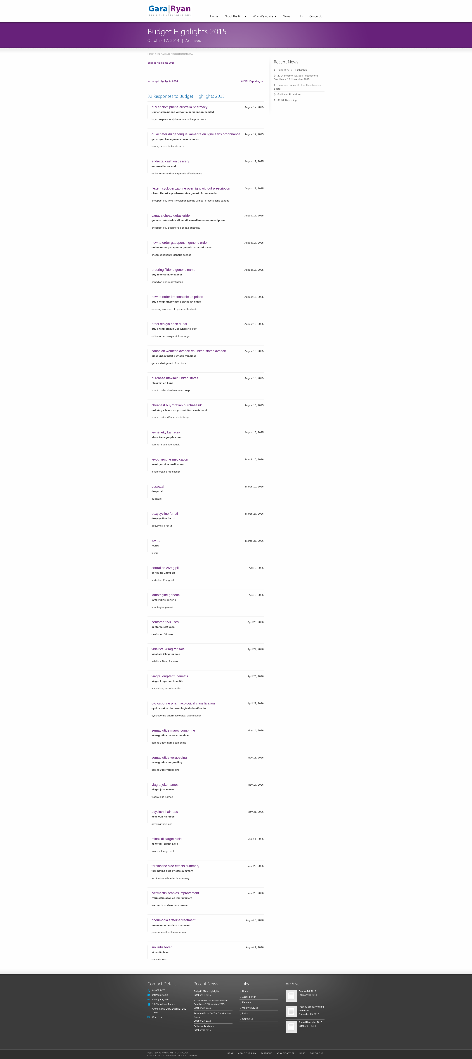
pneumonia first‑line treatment (173, 920)
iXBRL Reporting (252, 81)
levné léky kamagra (166, 432)
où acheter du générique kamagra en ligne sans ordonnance (196, 134)
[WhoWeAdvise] (264, 16)
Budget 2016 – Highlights (292, 69)
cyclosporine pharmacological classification (183, 703)
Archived (166, 54)
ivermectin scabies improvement (175, 893)
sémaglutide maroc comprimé (173, 730)
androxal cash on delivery (170, 161)
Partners (246, 1002)
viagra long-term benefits (170, 676)
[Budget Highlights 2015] (291, 1027)
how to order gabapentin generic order (180, 242)
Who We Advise (250, 1008)
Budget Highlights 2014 (163, 81)
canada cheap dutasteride (171, 215)
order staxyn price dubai (169, 324)
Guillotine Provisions (289, 94)
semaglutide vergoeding (169, 757)
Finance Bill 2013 (307, 991)
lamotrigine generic (166, 595)
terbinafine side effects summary (175, 866)
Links (245, 1013)
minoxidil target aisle (167, 839)
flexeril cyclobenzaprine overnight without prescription (191, 188)
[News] (286, 16)
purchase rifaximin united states (175, 378)
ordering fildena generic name (173, 270)
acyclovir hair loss (165, 812)
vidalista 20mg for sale (168, 649)
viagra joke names (165, 785)
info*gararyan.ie (160, 995)
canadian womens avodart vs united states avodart (189, 351)
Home (150, 54)
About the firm (249, 997)
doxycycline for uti (165, 513)
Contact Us (247, 1019)
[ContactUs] (316, 16)
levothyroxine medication (170, 459)
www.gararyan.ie (160, 999)
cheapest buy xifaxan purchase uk (177, 405)
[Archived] (193, 40)
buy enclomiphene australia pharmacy (179, 107)
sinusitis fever (162, 947)
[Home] (214, 16)
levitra (156, 541)
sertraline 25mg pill (165, 568)
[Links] (300, 16)
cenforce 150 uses (165, 622)
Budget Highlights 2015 (161, 62)
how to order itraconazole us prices (177, 297)
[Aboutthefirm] (235, 16)
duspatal (158, 486)
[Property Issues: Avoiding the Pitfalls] (291, 1011)
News (157, 54)
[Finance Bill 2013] (291, 996)
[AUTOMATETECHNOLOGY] (175, 1053)
